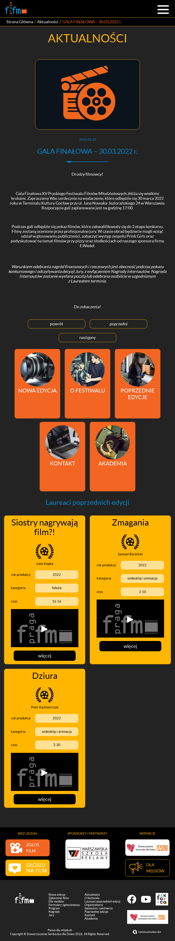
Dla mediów (56, 901)
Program (54, 908)
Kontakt (90, 915)
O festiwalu (92, 898)
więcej (44, 655)
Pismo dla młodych (60, 930)
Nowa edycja (57, 894)
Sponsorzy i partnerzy (99, 908)
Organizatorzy (94, 905)
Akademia (91, 918)
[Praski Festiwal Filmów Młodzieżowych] (16, 8)
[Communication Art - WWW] (147, 931)
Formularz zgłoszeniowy (64, 905)
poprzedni (119, 323)
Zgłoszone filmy (59, 898)
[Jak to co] (162, 899)
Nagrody (54, 911)
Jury (51, 915)
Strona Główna (19, 21)
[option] (87, 853)
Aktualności (47, 21)
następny (87, 337)
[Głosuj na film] (27, 868)
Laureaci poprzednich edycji (102, 901)
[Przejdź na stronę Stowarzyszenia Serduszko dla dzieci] (147, 847)
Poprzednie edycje (96, 911)
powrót (56, 323)
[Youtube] (146, 899)
